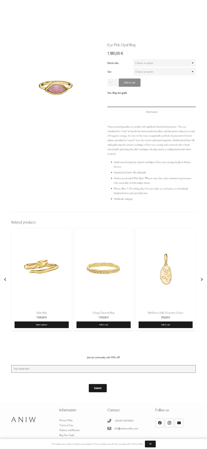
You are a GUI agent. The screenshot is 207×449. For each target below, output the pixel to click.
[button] (103, 324)
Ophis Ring (41, 312)
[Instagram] (169, 423)
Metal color (113, 63)
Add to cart (129, 82)
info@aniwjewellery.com (126, 428)
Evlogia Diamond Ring (103, 312)
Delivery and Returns (69, 430)
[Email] (179, 423)
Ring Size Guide (67, 435)
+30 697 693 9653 (123, 420)
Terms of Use (66, 425)
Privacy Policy (66, 420)
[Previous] (5, 279)
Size (109, 71)
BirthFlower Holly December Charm (165, 312)
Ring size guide (120, 92)
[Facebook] (159, 423)
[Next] (201, 279)
